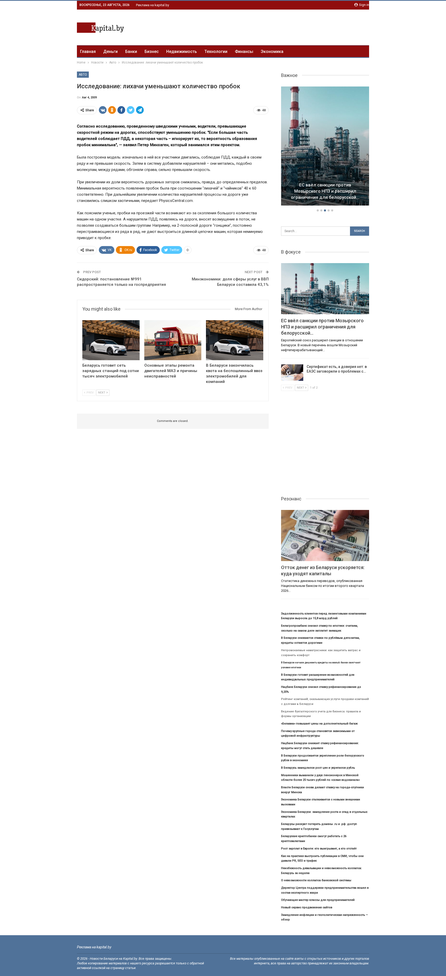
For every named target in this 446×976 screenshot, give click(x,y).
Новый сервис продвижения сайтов (306, 907)
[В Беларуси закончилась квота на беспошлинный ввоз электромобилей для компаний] (234, 340)
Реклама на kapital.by (152, 5)
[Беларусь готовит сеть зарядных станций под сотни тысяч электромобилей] (111, 340)
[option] (325, 146)
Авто (83, 74)
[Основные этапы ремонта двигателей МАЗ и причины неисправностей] (173, 340)
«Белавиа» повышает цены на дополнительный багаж (319, 723)
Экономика (272, 51)
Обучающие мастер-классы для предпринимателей (318, 900)
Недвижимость (181, 51)
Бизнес (152, 51)
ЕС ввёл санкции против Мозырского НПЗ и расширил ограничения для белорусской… (322, 327)
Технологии (215, 51)
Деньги (110, 51)
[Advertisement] (275, 26)
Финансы (244, 51)
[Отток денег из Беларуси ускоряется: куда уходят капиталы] (325, 535)
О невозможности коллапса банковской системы (316, 880)
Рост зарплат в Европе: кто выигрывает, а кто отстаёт (319, 848)
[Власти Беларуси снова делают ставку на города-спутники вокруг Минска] (325, 146)
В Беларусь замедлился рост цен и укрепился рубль (318, 767)
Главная (88, 51)
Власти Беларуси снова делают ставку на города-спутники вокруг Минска (325, 191)
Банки (131, 51)
